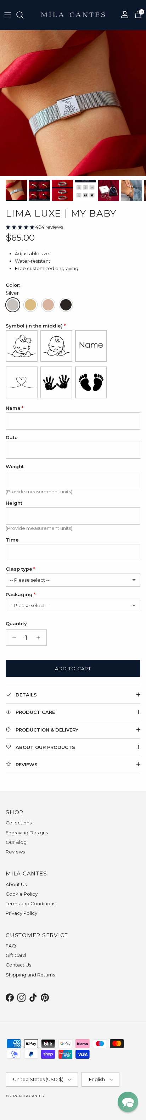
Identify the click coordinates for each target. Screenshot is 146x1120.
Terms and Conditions (30, 903)
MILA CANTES (31, 1096)
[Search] (23, 15)
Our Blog (16, 842)
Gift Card (16, 955)
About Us (16, 884)
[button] (20, 227)
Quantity (16, 623)
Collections (19, 822)
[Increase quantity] (40, 637)
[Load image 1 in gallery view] (73, 103)
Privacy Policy (21, 913)
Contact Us (18, 965)
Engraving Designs (27, 832)
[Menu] (8, 15)
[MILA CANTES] (73, 15)
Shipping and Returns (30, 975)
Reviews (15, 852)
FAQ (11, 945)
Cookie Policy (22, 894)
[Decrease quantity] (12, 637)
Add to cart (73, 668)
